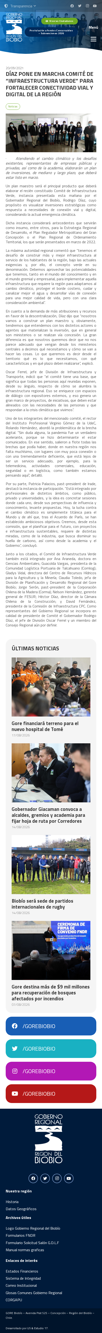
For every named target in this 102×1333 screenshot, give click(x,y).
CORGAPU (14, 1300)
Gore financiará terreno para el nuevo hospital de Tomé (45, 726)
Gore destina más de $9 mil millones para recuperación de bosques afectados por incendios (51, 992)
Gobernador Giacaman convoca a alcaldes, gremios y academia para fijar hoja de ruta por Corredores (48, 815)
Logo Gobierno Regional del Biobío (33, 1228)
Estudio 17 (41, 1328)
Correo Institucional (21, 1285)
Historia (12, 1201)
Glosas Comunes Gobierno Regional (34, 1293)
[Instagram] (87, 6)
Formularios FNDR (20, 1235)
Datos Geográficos (21, 1209)
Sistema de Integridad (23, 1278)
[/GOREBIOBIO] (17, 1026)
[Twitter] (79, 6)
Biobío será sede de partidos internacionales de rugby (42, 903)
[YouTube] (95, 6)
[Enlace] (14, 27)
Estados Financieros (22, 1271)
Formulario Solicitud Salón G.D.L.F (32, 1243)
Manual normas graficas (25, 1250)
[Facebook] (72, 6)
